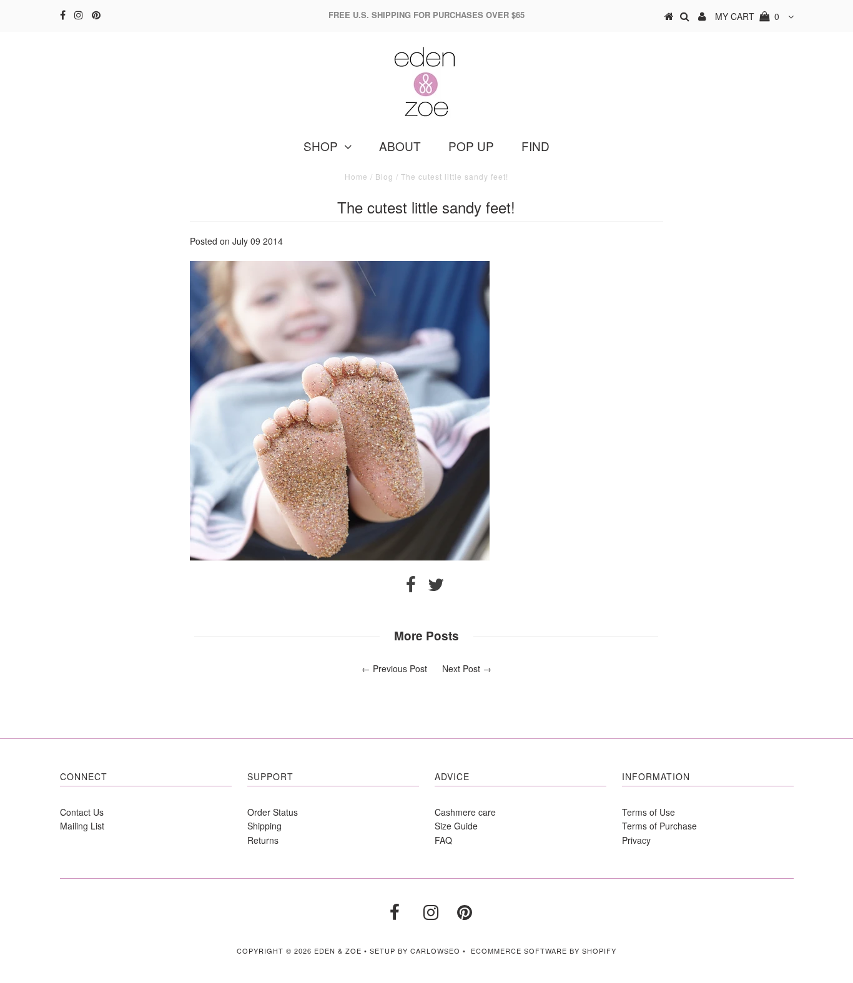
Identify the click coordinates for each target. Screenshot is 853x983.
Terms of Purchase (659, 825)
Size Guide (456, 825)
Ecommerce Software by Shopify (543, 951)
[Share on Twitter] (436, 587)
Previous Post (400, 668)
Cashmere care (465, 812)
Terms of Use (648, 812)
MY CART (747, 16)
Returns (263, 840)
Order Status (272, 812)
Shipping (264, 825)
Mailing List (82, 825)
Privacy (636, 840)
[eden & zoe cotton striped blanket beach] (340, 556)
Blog (384, 176)
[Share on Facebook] (411, 587)
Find (535, 145)
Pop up (471, 145)
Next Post (461, 668)
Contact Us (82, 812)
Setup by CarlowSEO (415, 951)
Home (356, 176)
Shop (320, 145)
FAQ (443, 840)
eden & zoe (338, 951)
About (400, 145)
